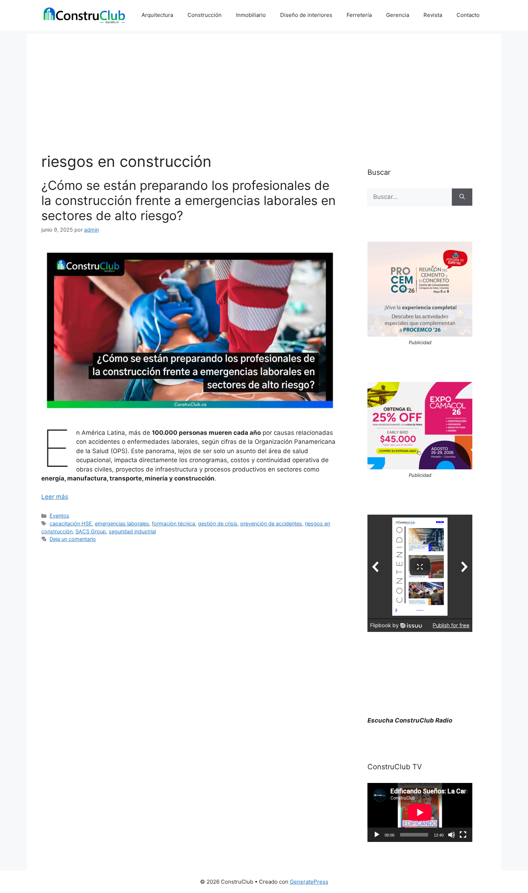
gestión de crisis (217, 523)
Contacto (468, 15)
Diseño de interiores (306, 15)
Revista (432, 15)
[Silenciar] (451, 834)
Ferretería (359, 15)
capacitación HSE (71, 523)
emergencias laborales (122, 523)
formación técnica (173, 523)
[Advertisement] (264, 84)
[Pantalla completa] (463, 834)
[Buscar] (462, 197)
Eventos (59, 515)
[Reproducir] (376, 834)
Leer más (54, 496)
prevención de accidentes (271, 523)
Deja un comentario (73, 539)
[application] (419, 812)
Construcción (204, 15)
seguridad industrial (132, 531)
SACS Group (90, 531)
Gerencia (397, 15)
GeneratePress (309, 881)
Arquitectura (157, 15)
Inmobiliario (251, 15)
